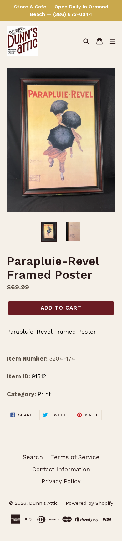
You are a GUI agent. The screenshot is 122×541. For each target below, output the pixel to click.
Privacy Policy (61, 481)
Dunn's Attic (44, 503)
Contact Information (61, 469)
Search (33, 457)
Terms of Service (75, 457)
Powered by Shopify (89, 503)
